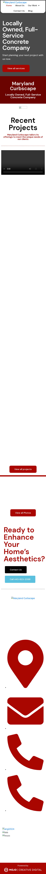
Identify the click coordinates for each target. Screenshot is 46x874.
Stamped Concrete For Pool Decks (20, 364)
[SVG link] (23, 870)
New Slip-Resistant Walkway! (21, 430)
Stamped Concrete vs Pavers (20, 299)
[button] (34, 5)
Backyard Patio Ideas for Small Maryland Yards (22, 212)
